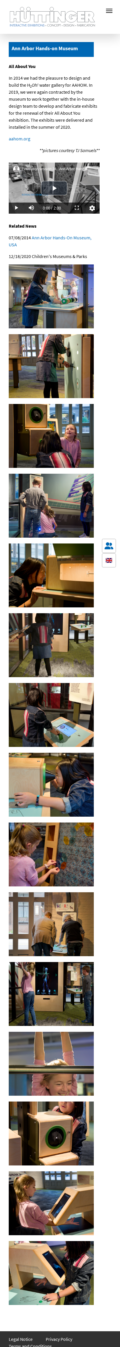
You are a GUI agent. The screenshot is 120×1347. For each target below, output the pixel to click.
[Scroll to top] (109, 1334)
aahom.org (19, 139)
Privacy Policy (59, 1339)
